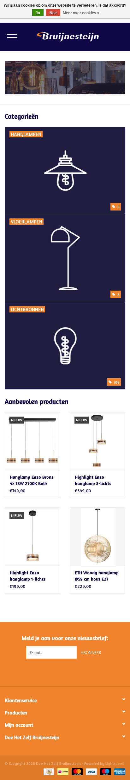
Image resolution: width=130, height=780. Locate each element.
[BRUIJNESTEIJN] (65, 77)
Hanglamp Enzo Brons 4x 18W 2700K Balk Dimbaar (31, 480)
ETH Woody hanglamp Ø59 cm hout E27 (97, 576)
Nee (53, 13)
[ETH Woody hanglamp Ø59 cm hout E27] (97, 536)
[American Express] (118, 771)
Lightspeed (114, 763)
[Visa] (91, 771)
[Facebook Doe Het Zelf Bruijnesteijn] (59, 672)
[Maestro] (105, 771)
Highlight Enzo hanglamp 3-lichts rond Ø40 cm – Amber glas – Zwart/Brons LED (96, 480)
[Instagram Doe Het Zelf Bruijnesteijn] (71, 672)
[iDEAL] (62, 771)
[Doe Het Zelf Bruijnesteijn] (77, 36)
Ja (38, 13)
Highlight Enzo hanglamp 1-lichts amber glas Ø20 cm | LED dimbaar (30, 576)
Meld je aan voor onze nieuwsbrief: (65, 638)
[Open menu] (12, 35)
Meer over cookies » (81, 13)
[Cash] (48, 771)
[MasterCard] (76, 771)
